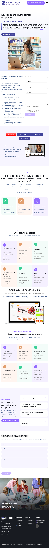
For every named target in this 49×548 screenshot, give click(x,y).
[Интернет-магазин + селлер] (14, 272)
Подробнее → (6, 162)
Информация (30, 520)
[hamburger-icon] (47, 2)
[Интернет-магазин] (14, 248)
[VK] (37, 526)
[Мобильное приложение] (45, 247)
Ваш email (28, 81)
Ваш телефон (28, 87)
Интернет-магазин (7, 248)
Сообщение (28, 92)
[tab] (11, 134)
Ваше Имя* (28, 76)
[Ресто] (45, 273)
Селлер (20, 247)
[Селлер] (29, 247)
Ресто (35, 273)
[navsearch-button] (24, 3)
